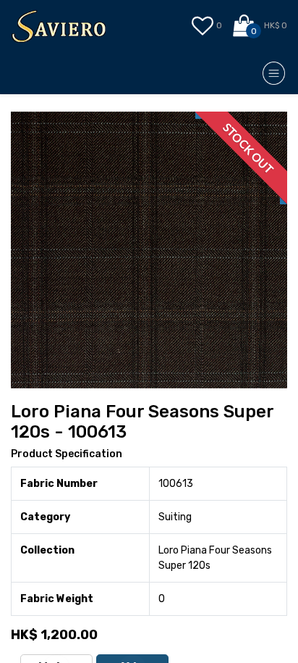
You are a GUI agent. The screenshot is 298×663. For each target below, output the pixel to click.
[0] (245, 26)
